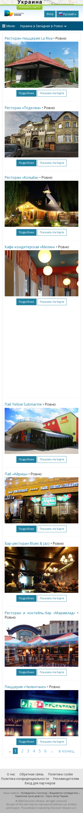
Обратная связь (31, 774)
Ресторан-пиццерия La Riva (28, 38)
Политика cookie (60, 774)
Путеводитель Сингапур (34, 793)
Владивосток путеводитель (64, 793)
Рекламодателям (66, 778)
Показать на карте (52, 93)
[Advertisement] (41, 351)
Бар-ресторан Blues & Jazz (27, 543)
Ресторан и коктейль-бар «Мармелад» (40, 612)
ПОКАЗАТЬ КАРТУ (29, 7)
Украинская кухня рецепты (29, 796)
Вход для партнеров (40, 783)
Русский (68, 14)
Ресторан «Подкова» (23, 107)
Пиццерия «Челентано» (25, 686)
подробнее (26, 93)
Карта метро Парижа (57, 796)
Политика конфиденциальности (25, 778)
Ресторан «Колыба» (22, 177)
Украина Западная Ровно (42, 26)
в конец (66, 751)
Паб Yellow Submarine (23, 404)
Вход (50, 14)
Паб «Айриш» (16, 474)
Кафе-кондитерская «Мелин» (30, 246)
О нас (11, 774)
